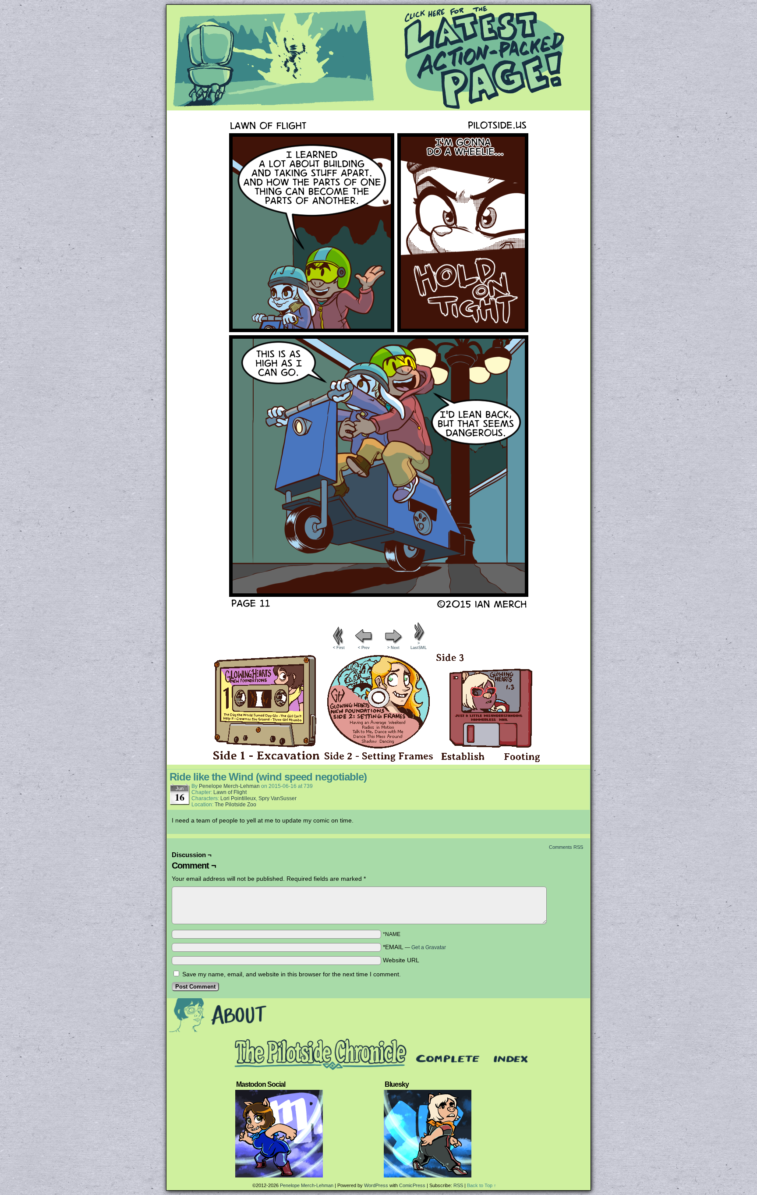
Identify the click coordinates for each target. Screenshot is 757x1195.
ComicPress (412, 1185)
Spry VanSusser (277, 798)
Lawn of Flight (230, 792)
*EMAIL (414, 946)
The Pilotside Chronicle (378, 57)
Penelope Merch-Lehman (229, 786)
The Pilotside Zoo (235, 804)
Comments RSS (566, 847)
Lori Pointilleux (238, 798)
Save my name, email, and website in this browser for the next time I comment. (291, 974)
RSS (458, 1185)
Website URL (401, 960)
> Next (393, 647)
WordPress (376, 1185)
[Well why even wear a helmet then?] (378, 617)
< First (339, 647)
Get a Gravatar (428, 947)
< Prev (364, 647)
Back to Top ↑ (481, 1185)
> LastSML (418, 645)
